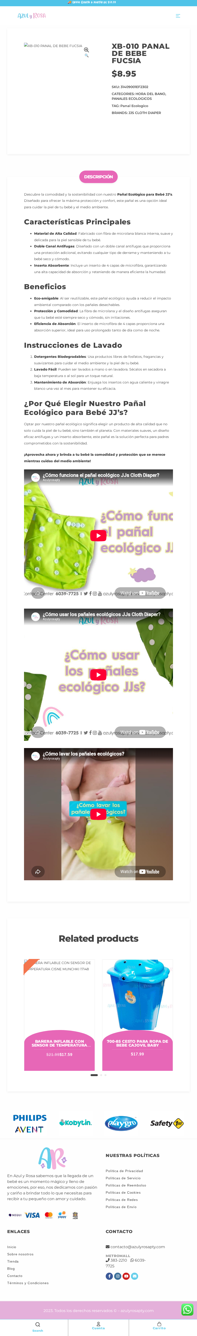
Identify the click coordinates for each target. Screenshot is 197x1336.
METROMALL (118, 1256)
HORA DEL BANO (150, 94)
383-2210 (119, 1260)
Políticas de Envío (121, 1207)
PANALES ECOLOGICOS (132, 98)
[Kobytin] (30, 1123)
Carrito (159, 1328)
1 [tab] (94, 1075)
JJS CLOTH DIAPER (145, 113)
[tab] (98, 176)
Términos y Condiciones (28, 1283)
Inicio (11, 1247)
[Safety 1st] (121, 1123)
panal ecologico (134, 106)
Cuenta (98, 1328)
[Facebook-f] (109, 1276)
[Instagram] (117, 1276)
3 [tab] (105, 1075)
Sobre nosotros (20, 1254)
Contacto (15, 1276)
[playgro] (75, 1123)
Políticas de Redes (122, 1200)
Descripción (98, 176)
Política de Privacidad (124, 1171)
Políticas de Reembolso (126, 1185)
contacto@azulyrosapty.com (138, 1247)
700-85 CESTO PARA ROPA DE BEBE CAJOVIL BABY (137, 1043)
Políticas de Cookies (123, 1192)
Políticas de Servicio (123, 1178)
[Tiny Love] (167, 1123)
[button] (86, 53)
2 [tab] (101, 1075)
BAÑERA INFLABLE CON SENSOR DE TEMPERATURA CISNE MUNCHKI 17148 (59, 1045)
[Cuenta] (98, 1324)
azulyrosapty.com (137, 1310)
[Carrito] (159, 1324)
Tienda (13, 1261)
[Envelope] (134, 1276)
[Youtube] (126, 1276)
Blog (11, 1268)
